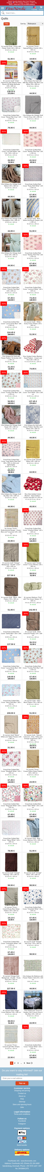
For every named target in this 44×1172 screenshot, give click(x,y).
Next (28, 1063)
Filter (7, 24)
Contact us (22, 1093)
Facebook (22, 1121)
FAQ (22, 1099)
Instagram (22, 1124)
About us (22, 1096)
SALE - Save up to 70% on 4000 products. (22, 4)
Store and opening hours (22, 1104)
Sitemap (22, 1102)
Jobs (22, 1107)
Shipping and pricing (22, 1090)
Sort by (23, 24)
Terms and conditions (22, 1114)
